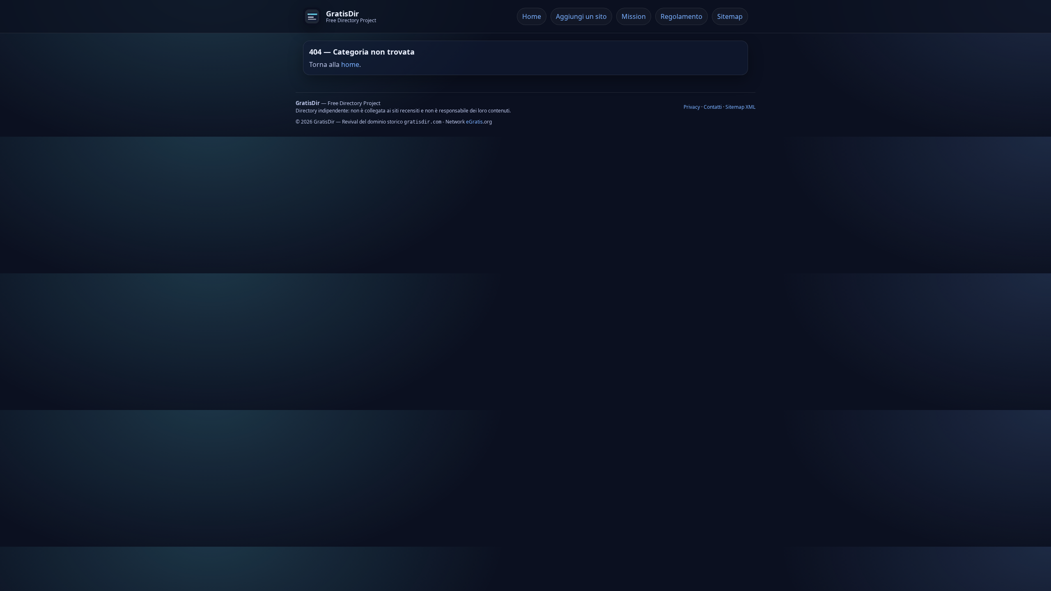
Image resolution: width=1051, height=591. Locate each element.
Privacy (692, 106)
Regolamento (681, 16)
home (350, 64)
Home (531, 16)
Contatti (713, 106)
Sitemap (730, 16)
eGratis (474, 121)
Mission (634, 16)
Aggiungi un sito (581, 16)
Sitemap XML (740, 106)
